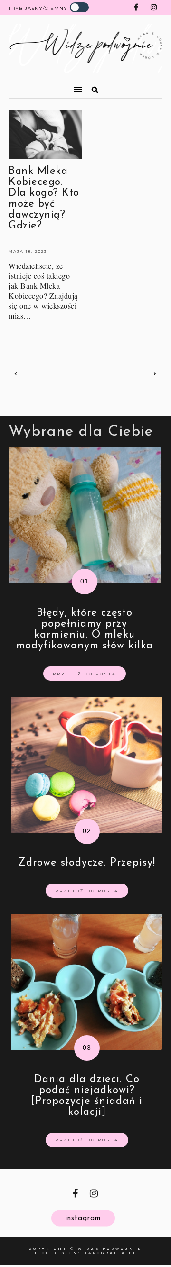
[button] (41, 85)
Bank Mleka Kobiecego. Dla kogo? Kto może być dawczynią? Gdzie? (44, 198)
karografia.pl (110, 1253)
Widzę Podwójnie (110, 1249)
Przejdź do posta (84, 673)
